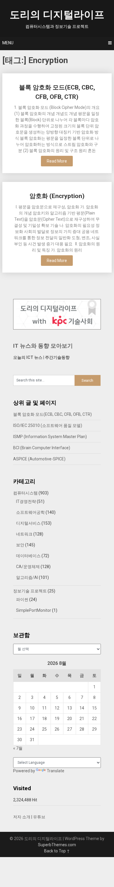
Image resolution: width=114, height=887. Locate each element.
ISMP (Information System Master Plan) (50, 436)
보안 (20, 545)
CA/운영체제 (28, 566)
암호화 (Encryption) (57, 196)
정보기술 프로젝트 (30, 591)
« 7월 (18, 748)
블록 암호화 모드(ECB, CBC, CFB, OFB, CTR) (52, 414)
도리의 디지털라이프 (57, 15)
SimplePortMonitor (33, 610)
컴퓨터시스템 (25, 493)
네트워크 (24, 534)
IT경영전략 (26, 501)
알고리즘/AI (27, 577)
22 (94, 718)
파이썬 (22, 599)
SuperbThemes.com (57, 844)
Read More (57, 161)
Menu (7, 42)
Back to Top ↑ (57, 851)
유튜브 (39, 817)
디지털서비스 (28, 523)
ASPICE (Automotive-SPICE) (39, 459)
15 (94, 708)
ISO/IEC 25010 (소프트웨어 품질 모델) (47, 425)
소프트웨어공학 (30, 512)
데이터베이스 (28, 555)
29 (94, 729)
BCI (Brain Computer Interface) (41, 447)
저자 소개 (21, 817)
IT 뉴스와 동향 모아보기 (43, 345)
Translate (55, 770)
